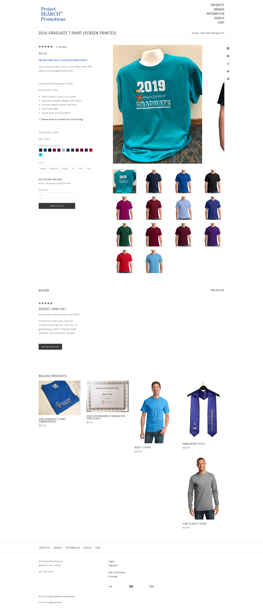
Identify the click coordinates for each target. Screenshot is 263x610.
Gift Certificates (117, 572)
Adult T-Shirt (143, 447)
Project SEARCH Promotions (60, 596)
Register (113, 565)
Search (219, 18)
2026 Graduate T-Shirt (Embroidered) (52, 420)
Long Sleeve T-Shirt (194, 523)
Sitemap (113, 576)
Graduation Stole (193, 443)
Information (215, 14)
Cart (221, 22)
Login (111, 561)
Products (217, 5)
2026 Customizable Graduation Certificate (106, 417)
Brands (219, 9)
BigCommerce (55, 602)
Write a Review (50, 346)
